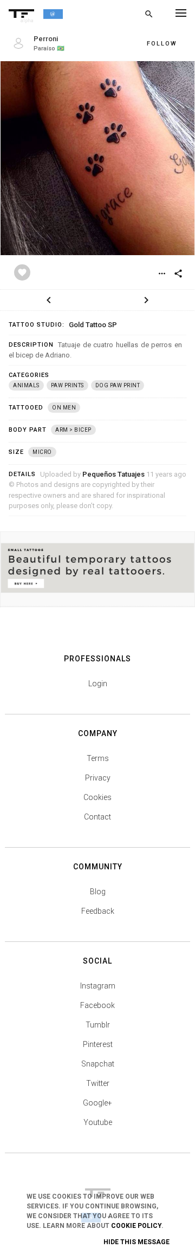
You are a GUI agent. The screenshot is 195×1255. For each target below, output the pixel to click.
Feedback (97, 911)
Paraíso (44, 48)
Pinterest (98, 1044)
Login (97, 683)
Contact (97, 816)
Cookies (97, 797)
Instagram (97, 985)
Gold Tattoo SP (93, 325)
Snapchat (97, 1063)
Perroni (46, 39)
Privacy (97, 777)
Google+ (97, 1102)
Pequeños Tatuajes (113, 474)
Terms (98, 758)
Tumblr (98, 1024)
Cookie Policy (136, 1226)
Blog (98, 891)
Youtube (97, 1122)
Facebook (97, 1005)
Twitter (97, 1083)
